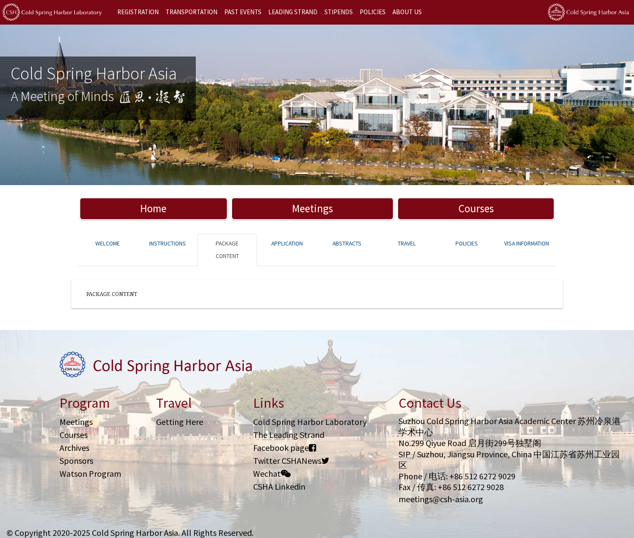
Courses (476, 208)
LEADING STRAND (292, 12)
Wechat (267, 473)
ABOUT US (407, 12)
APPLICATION (287, 243)
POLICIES (373, 12)
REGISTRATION (138, 12)
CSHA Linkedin (279, 486)
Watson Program (90, 473)
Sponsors (76, 460)
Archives (74, 447)
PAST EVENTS (242, 12)
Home (153, 208)
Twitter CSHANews (287, 460)
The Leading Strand (288, 434)
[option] (317, 105)
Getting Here (179, 421)
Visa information (526, 243)
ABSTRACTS (347, 243)
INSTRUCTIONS (167, 243)
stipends (338, 12)
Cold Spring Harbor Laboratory (310, 421)
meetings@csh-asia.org (441, 499)
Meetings (312, 208)
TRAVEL (407, 243)
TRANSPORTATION (191, 12)
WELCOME (107, 243)
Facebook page (281, 447)
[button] (47, 105)
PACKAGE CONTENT (227, 250)
